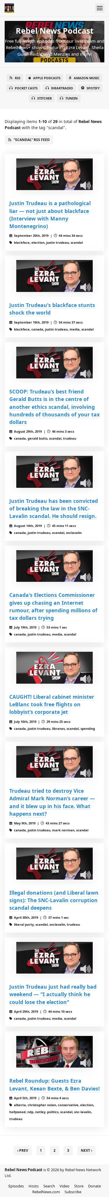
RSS (17, 78)
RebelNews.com (46, 1191)
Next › (86, 1150)
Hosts (33, 1186)
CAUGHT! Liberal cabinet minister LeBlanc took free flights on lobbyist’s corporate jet (51, 704)
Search (49, 1186)
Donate (94, 1186)
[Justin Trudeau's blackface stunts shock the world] (54, 276)
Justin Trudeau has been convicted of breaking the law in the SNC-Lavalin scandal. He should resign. (53, 508)
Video (64, 1186)
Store (78, 1186)
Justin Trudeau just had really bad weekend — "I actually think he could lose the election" (53, 994)
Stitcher (44, 98)
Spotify (93, 88)
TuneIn (71, 98)
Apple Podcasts (46, 78)
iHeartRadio (62, 88)
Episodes (16, 1186)
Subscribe (73, 1191)
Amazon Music (86, 78)
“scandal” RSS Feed (32, 139)
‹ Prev (22, 1150)
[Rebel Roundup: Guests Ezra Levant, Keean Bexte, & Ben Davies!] (54, 1052)
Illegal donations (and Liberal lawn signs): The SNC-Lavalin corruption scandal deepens (54, 900)
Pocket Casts (26, 88)
